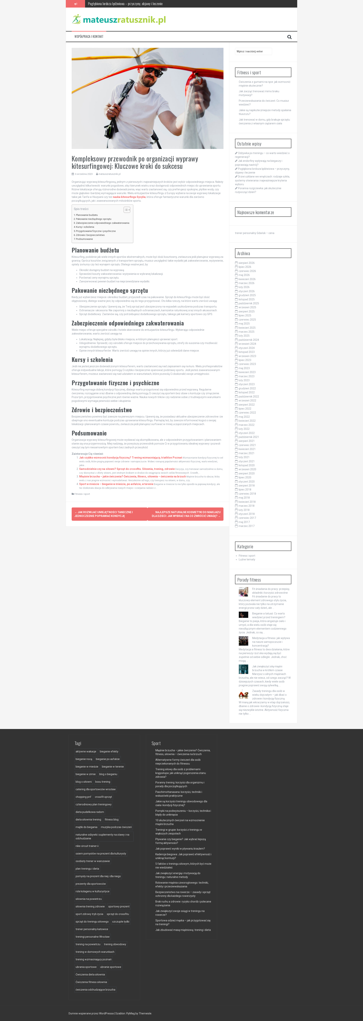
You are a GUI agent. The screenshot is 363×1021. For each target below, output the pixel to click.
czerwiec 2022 (247, 412)
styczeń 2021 (247, 461)
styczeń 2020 (247, 481)
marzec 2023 (246, 376)
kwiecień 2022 (247, 420)
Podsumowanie (84, 239)
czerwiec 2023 (247, 364)
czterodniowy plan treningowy (94, 804)
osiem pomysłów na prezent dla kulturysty (101, 853)
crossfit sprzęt (103, 796)
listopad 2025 (247, 299)
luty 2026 (244, 287)
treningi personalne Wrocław (93, 936)
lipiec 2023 (245, 360)
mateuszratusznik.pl (110, 174)
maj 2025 (244, 323)
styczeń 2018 (247, 513)
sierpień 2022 (247, 404)
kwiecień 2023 (247, 372)
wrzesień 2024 (247, 343)
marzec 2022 (246, 424)
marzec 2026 (246, 283)
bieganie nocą (84, 759)
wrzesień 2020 (247, 469)
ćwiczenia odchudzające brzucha (95, 989)
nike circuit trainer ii (87, 845)
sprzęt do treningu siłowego (92, 921)
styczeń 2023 (247, 384)
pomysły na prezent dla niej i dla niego (98, 876)
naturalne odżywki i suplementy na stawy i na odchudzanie (102, 836)
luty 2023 (244, 380)
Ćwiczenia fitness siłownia (91, 982)
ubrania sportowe (86, 966)
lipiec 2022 (245, 408)
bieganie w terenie (113, 766)
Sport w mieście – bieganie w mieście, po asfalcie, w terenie (116, 484)
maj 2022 (244, 416)
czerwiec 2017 (247, 517)
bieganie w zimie (86, 774)
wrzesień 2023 (247, 356)
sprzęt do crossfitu (118, 914)
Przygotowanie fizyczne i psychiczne (96, 231)
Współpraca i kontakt (88, 36)
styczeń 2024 (247, 347)
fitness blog (112, 819)
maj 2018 (244, 497)
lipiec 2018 (245, 489)
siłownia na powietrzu (89, 898)
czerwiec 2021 (247, 445)
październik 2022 (249, 396)
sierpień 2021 (247, 440)
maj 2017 (244, 522)
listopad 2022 (247, 392)
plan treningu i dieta (87, 868)
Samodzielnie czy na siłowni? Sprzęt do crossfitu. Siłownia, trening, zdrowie (127, 468)
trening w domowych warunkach (95, 951)
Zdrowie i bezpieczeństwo (90, 235)
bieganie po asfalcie (108, 759)
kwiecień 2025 (247, 327)
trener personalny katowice (92, 929)
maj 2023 (244, 368)
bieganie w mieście (87, 766)
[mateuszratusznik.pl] (119, 19)
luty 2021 (244, 457)
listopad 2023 (247, 351)
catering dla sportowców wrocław (96, 789)
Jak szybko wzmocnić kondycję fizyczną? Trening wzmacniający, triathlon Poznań (130, 457)
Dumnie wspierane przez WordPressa (91, 1013)
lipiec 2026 (245, 266)
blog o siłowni (84, 781)
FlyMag (130, 1013)
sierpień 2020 (247, 473)
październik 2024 (249, 339)
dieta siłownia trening (88, 819)
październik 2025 (249, 303)
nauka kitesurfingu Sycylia (129, 196)
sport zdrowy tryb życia (89, 914)
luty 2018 (244, 509)
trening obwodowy (115, 944)
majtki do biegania (86, 827)
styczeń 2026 (247, 291)
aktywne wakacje (86, 751)
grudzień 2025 (247, 295)
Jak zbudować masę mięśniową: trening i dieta (183, 929)
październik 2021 (249, 436)
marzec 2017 (246, 526)
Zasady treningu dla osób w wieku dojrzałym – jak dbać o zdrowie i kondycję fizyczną (269, 694)
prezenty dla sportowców (91, 883)
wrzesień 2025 (247, 307)
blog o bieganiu (108, 774)
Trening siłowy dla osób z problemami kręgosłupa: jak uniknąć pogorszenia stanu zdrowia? (180, 773)
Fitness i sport (82, 494)
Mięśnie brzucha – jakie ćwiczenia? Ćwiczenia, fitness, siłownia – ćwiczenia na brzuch (132, 476)
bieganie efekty (109, 751)
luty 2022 (244, 428)
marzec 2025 (246, 331)
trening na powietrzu (88, 944)
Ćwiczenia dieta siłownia (90, 974)
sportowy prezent (119, 906)
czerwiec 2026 (247, 271)
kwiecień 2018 (247, 501)
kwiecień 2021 (247, 449)
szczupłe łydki (120, 921)
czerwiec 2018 (247, 493)
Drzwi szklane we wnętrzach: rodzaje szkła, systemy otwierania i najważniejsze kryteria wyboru (146, 3)
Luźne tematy (247, 559)
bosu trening (102, 781)
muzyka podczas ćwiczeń (116, 827)
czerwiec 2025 (247, 319)
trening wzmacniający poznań (94, 959)
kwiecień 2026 (247, 279)
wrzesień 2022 (247, 400)
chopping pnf (83, 796)
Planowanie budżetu (87, 215)
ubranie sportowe (110, 966)
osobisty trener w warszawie (93, 861)
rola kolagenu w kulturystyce (92, 891)
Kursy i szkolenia (85, 226)
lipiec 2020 (245, 477)
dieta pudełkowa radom (90, 811)
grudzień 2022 (247, 388)
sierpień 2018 (247, 485)
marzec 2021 (246, 453)
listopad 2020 (247, 465)
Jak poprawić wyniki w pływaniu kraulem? (180, 848)
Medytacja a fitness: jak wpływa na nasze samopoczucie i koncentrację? (271, 642)
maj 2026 (244, 275)
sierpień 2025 (247, 311)
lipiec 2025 (245, 315)
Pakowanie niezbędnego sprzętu (93, 219)
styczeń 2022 (247, 433)
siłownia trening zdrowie (90, 906)
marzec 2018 (246, 505)
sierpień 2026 (247, 262)
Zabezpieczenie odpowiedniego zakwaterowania (102, 223)
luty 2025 (244, 335)
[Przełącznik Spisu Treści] (125, 210)
